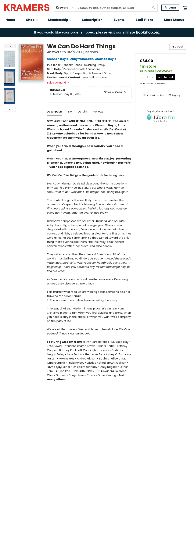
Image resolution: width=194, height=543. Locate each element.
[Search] (153, 7)
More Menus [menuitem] (174, 19)
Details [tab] (82, 111)
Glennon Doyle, (58, 59)
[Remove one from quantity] (142, 77)
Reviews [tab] (98, 111)
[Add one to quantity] (152, 77)
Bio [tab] (70, 111)
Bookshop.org (147, 32)
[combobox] (65, 7)
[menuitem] (10, 19)
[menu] (97, 19)
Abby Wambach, (82, 59)
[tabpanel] (89, 254)
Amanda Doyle (105, 59)
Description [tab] (54, 111)
